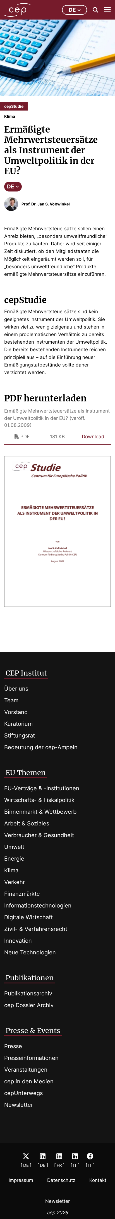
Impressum (21, 1180)
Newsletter (18, 1104)
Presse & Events (33, 1030)
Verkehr (14, 882)
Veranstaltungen (25, 1069)
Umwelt (14, 847)
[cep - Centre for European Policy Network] (17, 10)
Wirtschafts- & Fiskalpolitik (39, 800)
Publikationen (30, 977)
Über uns (16, 688)
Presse (13, 1046)
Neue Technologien (30, 952)
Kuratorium (18, 723)
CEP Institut (26, 673)
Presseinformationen (31, 1058)
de (72, 10)
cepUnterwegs (23, 1093)
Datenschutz (61, 1180)
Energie (14, 858)
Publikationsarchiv (28, 993)
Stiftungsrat (19, 735)
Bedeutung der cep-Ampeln (41, 747)
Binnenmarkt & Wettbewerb (40, 811)
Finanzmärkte (22, 893)
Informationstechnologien (37, 905)
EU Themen (26, 772)
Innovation (18, 940)
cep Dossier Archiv (29, 1005)
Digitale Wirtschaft (28, 917)
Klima (11, 870)
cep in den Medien (29, 1081)
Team (11, 700)
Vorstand (16, 712)
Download (93, 436)
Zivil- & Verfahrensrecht (35, 929)
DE (10, 186)
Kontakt (97, 1180)
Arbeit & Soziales (26, 823)
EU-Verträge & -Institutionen (41, 788)
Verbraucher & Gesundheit (39, 835)
